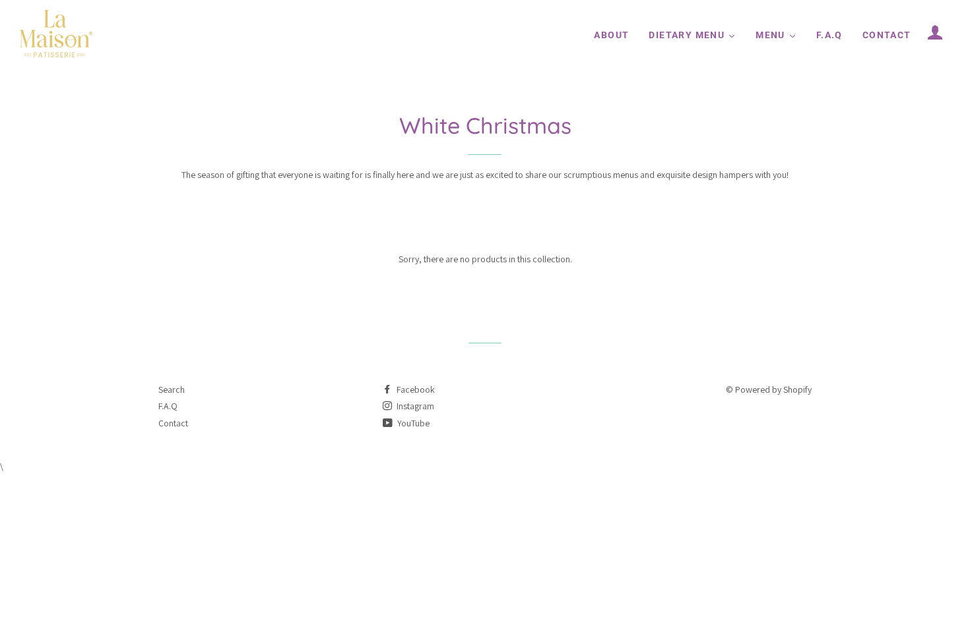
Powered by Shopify (773, 389)
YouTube (412, 423)
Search (171, 389)
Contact (173, 423)
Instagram (414, 406)
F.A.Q (168, 406)
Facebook (415, 389)
